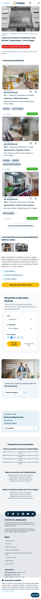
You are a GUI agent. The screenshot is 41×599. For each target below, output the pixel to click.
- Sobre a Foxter (9, 541)
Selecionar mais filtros (29, 344)
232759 (4, 35)
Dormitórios (11, 334)
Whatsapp (33, 114)
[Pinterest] (23, 514)
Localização (11, 325)
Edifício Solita (34, 34)
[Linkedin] (33, 514)
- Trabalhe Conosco (10, 557)
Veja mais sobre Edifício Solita (20, 285)
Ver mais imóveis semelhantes (20, 226)
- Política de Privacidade (12, 550)
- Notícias (7, 544)
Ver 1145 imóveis (14, 344)
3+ (15, 337)
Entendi (35, 595)
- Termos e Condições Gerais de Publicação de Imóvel (18, 553)
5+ (22, 337)
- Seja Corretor (9, 560)
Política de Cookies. (8, 591)
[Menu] (38, 3)
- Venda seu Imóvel (10, 547)
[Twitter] (13, 514)
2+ (11, 337)
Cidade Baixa (13, 34)
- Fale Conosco (9, 564)
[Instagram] (18, 514)
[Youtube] (28, 514)
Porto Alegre (5, 34)
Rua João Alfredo (24, 34)
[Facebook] (8, 514)
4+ (18, 337)
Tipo (8, 316)
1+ (8, 337)
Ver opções (9, 428)
